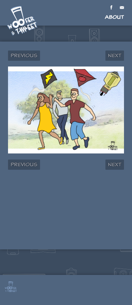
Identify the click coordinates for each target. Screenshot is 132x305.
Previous (24, 55)
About (114, 17)
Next (114, 55)
